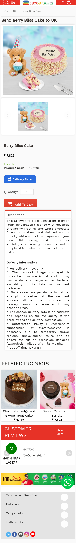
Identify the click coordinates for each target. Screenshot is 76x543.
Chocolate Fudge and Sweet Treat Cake (19, 413)
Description (15, 215)
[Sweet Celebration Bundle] (57, 389)
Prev (7, 453)
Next (69, 453)
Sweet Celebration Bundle (57, 413)
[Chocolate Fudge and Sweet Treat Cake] (19, 389)
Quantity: (11, 192)
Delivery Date (22, 179)
